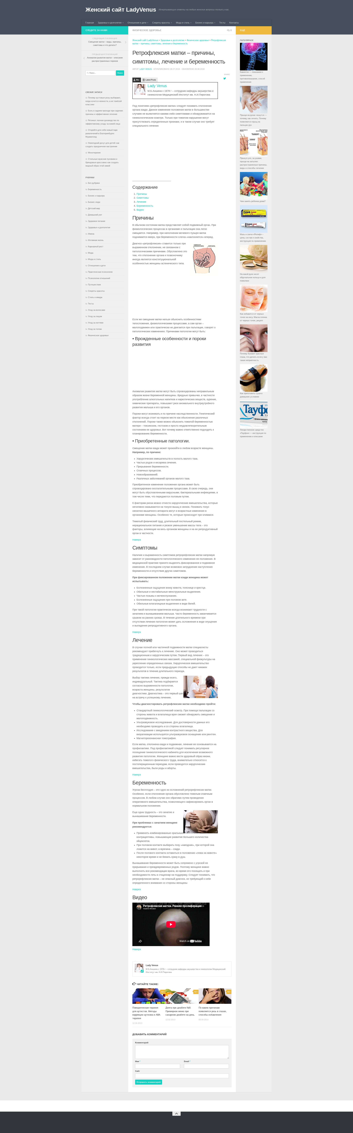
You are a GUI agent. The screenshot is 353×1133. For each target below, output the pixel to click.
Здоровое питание (96, 221)
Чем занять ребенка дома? (252, 201)
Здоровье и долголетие (110, 23)
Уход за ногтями (95, 322)
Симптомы (143, 197)
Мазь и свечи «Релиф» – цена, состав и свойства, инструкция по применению (253, 237)
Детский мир (94, 208)
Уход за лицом (95, 316)
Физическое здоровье (146, 30)
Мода (90, 253)
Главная (89, 23)
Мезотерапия (94, 152)
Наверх (136, 539)
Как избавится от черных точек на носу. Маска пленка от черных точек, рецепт (253, 317)
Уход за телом (95, 329)
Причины (142, 194)
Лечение (141, 201)
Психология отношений (99, 278)
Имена (91, 234)
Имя (137, 1061)
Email (187, 1061)
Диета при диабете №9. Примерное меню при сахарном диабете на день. (180, 1011)
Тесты (222, 23)
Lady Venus (146, 69)
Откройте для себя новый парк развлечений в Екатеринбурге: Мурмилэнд (101, 133)
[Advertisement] (175, 149)
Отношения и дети (137, 23)
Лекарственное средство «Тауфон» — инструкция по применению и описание (253, 433)
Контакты (234, 23)
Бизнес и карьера (204, 23)
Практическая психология (100, 272)
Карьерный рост (95, 246)
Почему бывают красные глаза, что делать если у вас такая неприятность (253, 356)
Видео (140, 209)
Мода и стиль (182, 23)
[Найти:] (100, 73)
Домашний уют (95, 215)
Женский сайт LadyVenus (120, 9)
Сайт (137, 1071)
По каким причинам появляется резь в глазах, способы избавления (213, 1011)
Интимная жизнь (96, 240)
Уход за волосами (96, 310)
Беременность (145, 205)
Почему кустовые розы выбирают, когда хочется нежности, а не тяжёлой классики (103, 101)
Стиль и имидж (95, 297)
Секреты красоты (161, 23)
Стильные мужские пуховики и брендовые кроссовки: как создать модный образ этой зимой (102, 162)
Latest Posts (150, 80)
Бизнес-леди (94, 202)
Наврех (136, 889)
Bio (137, 80)
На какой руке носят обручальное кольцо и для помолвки (252, 277)
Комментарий (141, 1042)
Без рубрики (94, 183)
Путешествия (94, 284)
